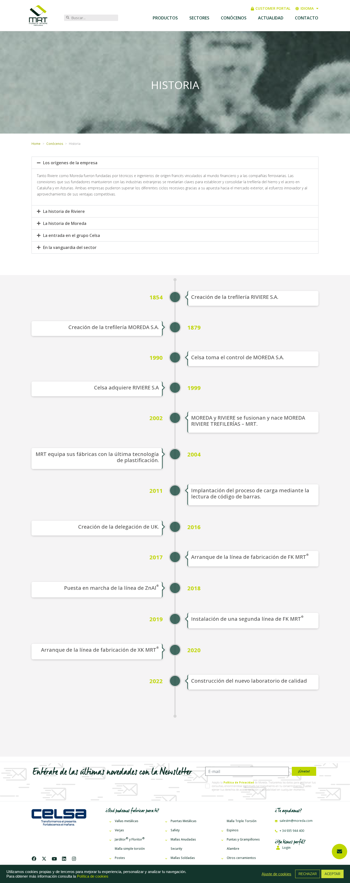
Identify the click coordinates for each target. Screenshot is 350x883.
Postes (120, 858)
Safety (175, 830)
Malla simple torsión (130, 848)
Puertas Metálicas (184, 821)
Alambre (233, 848)
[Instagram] (74, 859)
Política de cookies (92, 876)
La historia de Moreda (64, 223)
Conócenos (233, 18)
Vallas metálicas (126, 821)
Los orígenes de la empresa (70, 163)
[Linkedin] (64, 859)
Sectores (199, 18)
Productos (165, 18)
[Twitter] (44, 859)
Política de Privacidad (238, 782)
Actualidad (270, 18)
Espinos (233, 830)
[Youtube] (54, 859)
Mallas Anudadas (183, 839)
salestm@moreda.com (296, 821)
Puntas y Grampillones (243, 839)
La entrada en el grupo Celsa (71, 235)
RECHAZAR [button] (307, 874)
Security (176, 848)
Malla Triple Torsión (241, 821)
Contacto (306, 18)
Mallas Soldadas (183, 858)
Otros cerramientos (241, 858)
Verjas (119, 830)
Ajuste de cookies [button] (276, 874)
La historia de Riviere (64, 211)
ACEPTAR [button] (332, 874)
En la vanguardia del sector (70, 247)
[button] (175, 163)
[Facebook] (35, 859)
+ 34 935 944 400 (291, 831)
